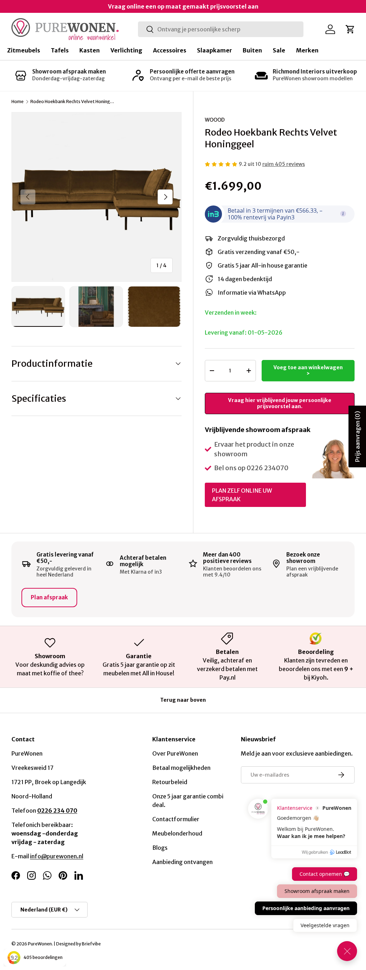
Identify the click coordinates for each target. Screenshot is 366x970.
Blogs (160, 847)
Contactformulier (175, 819)
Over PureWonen (175, 753)
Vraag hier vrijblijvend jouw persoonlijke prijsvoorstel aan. (279, 403)
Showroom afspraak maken (69, 71)
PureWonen (40, 943)
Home (17, 102)
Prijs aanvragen (357, 436)
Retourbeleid (169, 782)
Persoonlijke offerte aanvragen (192, 71)
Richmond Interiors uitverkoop (315, 71)
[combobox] (220, 29)
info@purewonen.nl (56, 856)
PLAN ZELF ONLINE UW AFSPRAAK (242, 495)
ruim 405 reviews (283, 164)
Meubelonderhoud (177, 833)
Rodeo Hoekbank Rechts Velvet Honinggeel (73, 102)
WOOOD (215, 120)
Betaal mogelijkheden (181, 767)
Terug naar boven (183, 700)
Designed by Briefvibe (78, 943)
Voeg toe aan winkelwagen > (308, 370)
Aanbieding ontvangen (182, 861)
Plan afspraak (49, 597)
